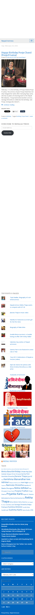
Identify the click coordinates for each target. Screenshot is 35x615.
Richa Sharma (22, 502)
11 (13, 595)
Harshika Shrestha (7, 476)
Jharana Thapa (21, 476)
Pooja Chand (25, 116)
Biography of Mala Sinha (17, 327)
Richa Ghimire (14, 502)
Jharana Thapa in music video (19, 312)
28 (27, 602)
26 (17, 602)
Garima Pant (25, 474)
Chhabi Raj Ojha (26, 472)
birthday (19, 116)
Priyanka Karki (14, 494)
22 (31, 599)
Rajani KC (26, 494)
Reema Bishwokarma (17, 498)
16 (4, 599)
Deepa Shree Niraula (14, 474)
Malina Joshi (17, 482)
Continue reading (8, 105)
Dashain (3, 474)
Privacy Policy (5, 613)
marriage (24, 482)
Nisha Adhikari (21, 487)
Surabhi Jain (4, 510)
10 (8, 595)
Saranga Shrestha (20, 505)
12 (17, 595)
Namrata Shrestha (15, 485)
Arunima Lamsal (10, 469)
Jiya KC (29, 476)
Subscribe (7, 133)
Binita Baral (6, 471)
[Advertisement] (17, 18)
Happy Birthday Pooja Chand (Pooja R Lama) (16, 53)
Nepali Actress (7, 41)
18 (13, 599)
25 (13, 602)
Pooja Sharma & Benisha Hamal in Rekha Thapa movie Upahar (15, 535)
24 (8, 602)
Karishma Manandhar (15, 479)
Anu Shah (3, 469)
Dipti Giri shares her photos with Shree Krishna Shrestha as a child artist (20, 367)
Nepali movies (10, 461)
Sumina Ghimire (15, 507)
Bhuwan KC (26, 469)
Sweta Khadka (26, 510)
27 (22, 602)
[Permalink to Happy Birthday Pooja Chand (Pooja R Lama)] (13, 73)
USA (31, 510)
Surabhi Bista (26, 507)
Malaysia (12, 482)
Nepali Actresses (14, 613)
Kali (2, 479)
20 (22, 599)
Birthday (9, 116)
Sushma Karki (15, 509)
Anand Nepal (21, 57)
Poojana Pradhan (21, 491)
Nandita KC (27, 485)
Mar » (8, 607)
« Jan (3, 607)
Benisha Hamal (19, 469)
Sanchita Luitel (10, 504)
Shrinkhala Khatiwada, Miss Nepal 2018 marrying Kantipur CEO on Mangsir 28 (16, 530)
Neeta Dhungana (7, 488)
